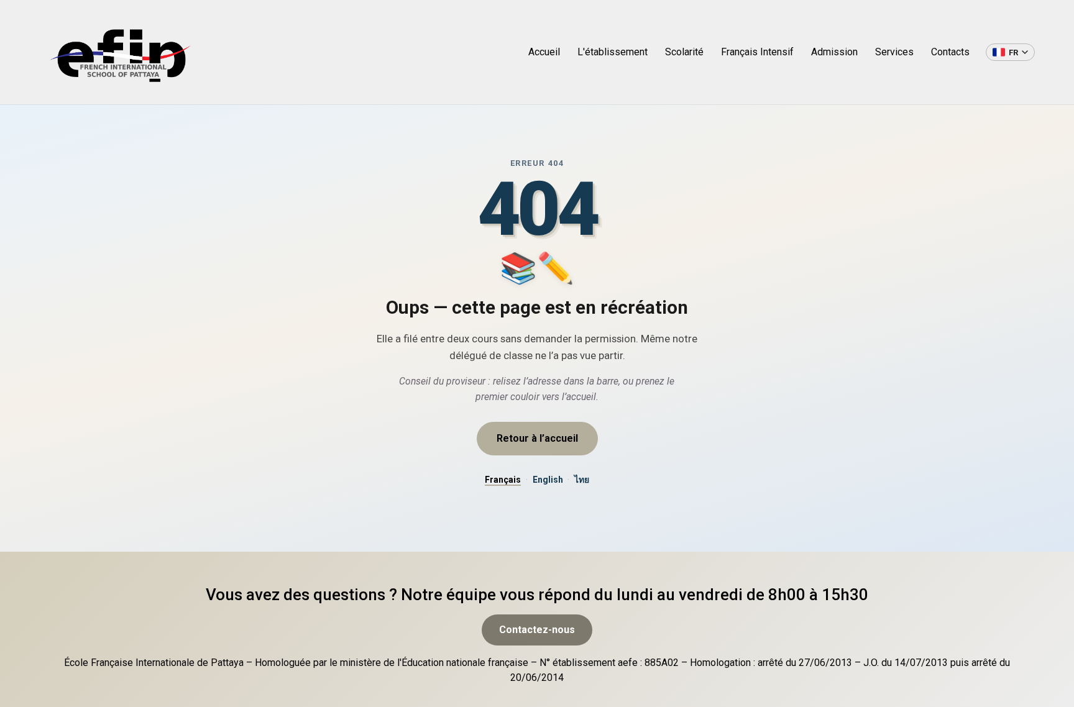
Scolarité (684, 52)
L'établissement (612, 52)
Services (894, 52)
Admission (834, 52)
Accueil (544, 52)
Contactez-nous (537, 630)
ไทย (581, 480)
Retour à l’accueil (537, 438)
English (548, 480)
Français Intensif (757, 52)
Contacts (950, 52)
